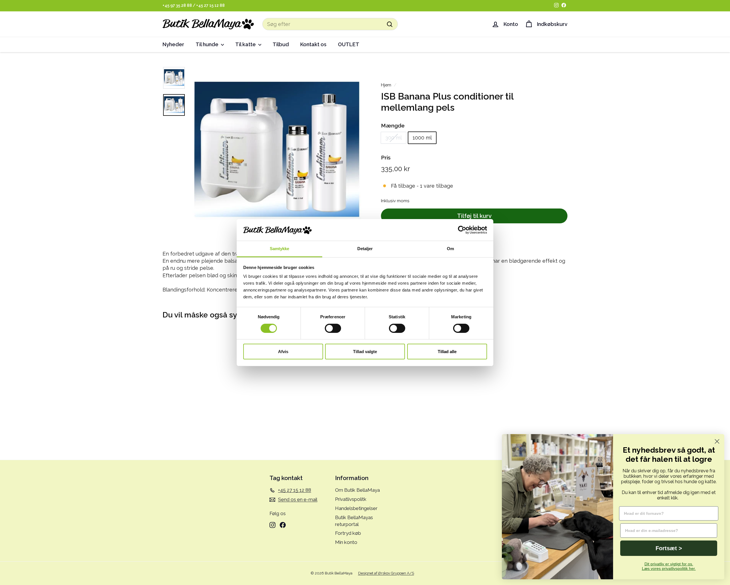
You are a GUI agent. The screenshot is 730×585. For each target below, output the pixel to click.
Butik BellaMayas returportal (354, 521)
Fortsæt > (669, 548)
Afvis (283, 351)
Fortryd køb (348, 533)
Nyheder (173, 44)
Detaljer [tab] (365, 248)
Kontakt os (313, 44)
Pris (386, 157)
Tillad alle (447, 351)
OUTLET (348, 44)
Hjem (386, 85)
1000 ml (422, 138)
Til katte (246, 44)
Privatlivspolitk (350, 499)
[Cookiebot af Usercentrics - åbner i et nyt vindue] (462, 230)
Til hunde (208, 44)
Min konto (346, 542)
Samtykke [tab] (279, 248)
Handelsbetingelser (356, 508)
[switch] (333, 328)
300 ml (393, 138)
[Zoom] (276, 152)
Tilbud (281, 44)
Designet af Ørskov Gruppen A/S (386, 573)
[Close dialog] (717, 441)
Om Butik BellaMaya (357, 490)
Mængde (393, 125)
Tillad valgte (365, 351)
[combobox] (330, 24)
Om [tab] (450, 248)
